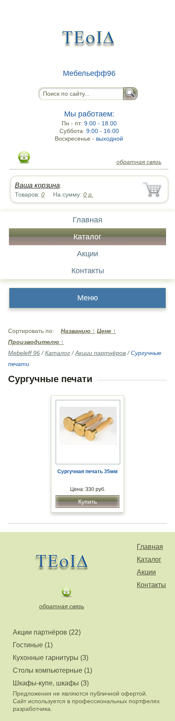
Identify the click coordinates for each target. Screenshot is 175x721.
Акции (87, 254)
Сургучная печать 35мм (87, 471)
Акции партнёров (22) (47, 632)
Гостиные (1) (33, 645)
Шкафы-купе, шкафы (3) (51, 683)
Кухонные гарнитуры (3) (50, 657)
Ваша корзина (37, 185)
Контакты (87, 270)
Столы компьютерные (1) (52, 670)
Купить (87, 501)
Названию (78, 330)
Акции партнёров (100, 352)
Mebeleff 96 (24, 352)
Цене (106, 330)
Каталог (87, 237)
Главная (87, 220)
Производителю (36, 341)
